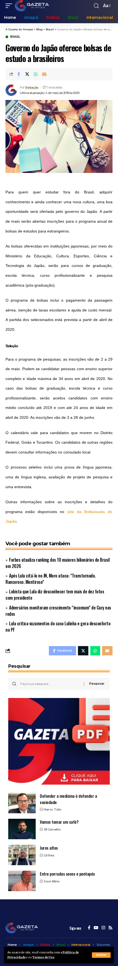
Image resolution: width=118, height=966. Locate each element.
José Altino (52, 881)
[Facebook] (89, 928)
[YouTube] (96, 928)
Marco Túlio (52, 809)
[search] (96, 6)
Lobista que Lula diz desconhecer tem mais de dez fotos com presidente (54, 594)
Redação (32, 87)
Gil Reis (49, 855)
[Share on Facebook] (19, 74)
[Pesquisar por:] (50, 684)
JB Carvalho (52, 829)
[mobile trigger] (10, 5)
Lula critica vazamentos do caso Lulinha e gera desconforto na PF (57, 626)
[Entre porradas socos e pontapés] (22, 881)
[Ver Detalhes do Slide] (59, 741)
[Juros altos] (22, 855)
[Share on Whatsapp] (36, 74)
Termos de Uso (43, 957)
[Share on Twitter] (27, 74)
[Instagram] (103, 928)
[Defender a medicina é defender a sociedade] (22, 803)
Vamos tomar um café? (59, 822)
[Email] (44, 74)
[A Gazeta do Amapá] (32, 5)
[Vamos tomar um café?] (22, 829)
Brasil (15, 37)
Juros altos (49, 848)
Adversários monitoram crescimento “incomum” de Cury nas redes (58, 610)
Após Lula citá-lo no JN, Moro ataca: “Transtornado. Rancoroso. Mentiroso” (50, 578)
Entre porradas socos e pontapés (67, 874)
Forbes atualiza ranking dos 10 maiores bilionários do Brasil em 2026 (57, 562)
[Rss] (110, 928)
